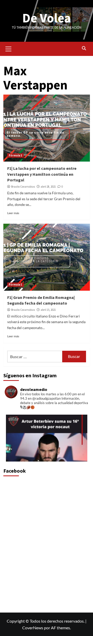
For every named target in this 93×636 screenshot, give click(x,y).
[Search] (84, 48)
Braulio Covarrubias (23, 186)
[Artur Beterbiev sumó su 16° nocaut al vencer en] (46, 455)
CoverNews (32, 627)
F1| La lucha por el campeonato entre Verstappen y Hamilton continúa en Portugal (41, 174)
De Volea (46, 18)
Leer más (13, 213)
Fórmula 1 (15, 155)
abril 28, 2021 (48, 186)
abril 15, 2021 (48, 310)
